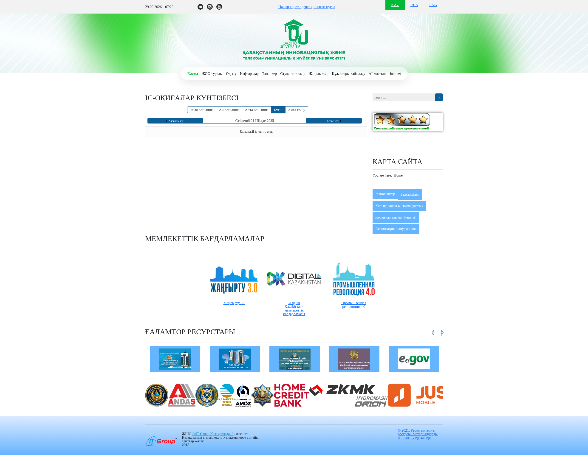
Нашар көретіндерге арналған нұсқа (306, 7)
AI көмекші (378, 74)
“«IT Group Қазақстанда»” (212, 434)
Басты (192, 74)
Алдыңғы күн (176, 121)
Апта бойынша (257, 110)
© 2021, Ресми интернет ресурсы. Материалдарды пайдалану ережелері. (418, 434)
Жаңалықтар (318, 74)
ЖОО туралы (212, 74)
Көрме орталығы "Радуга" (395, 217)
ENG (433, 5)
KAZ (395, 5)
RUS (414, 5)
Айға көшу (296, 110)
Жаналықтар (385, 194)
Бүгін (278, 110)
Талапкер (269, 74)
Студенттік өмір (292, 74)
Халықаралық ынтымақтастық (399, 206)
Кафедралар (249, 74)
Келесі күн (333, 121)
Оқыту (231, 74)
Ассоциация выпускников (396, 229)
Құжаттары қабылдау (348, 74)
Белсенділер (410, 194)
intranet (395, 74)
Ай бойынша (229, 110)
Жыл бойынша (201, 110)
